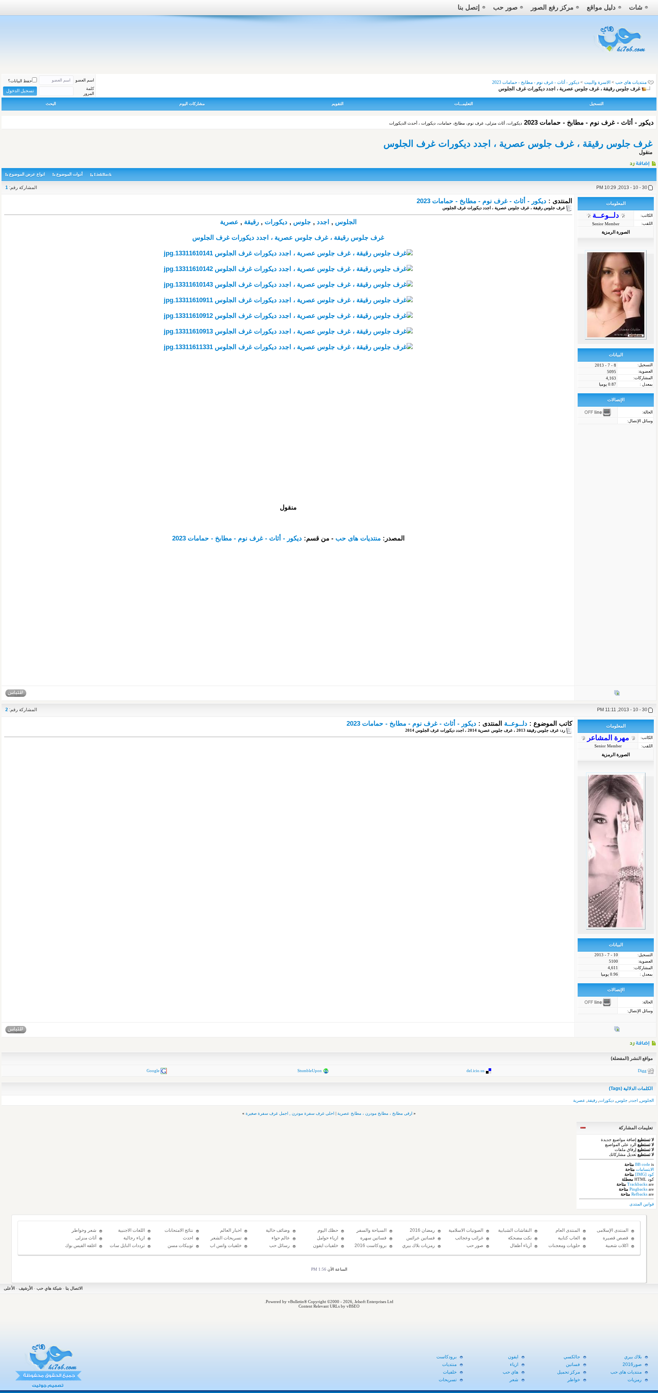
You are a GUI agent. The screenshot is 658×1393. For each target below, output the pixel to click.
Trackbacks (637, 1184)
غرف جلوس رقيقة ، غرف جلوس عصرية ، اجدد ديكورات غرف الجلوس (518, 143)
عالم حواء (281, 1238)
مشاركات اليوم (192, 103)
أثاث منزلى (85, 1238)
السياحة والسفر (371, 1230)
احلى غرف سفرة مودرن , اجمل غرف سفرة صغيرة (290, 1113)
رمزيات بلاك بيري (418, 1245)
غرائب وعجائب (469, 1238)
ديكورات (276, 222)
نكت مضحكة (520, 1238)
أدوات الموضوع (69, 174)
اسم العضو (84, 80)
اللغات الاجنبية (131, 1230)
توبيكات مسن (180, 1245)
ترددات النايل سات (127, 1245)
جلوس (302, 222)
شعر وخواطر (84, 1230)
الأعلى (9, 1288)
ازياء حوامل (327, 1238)
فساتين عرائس (420, 1238)
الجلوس (346, 222)
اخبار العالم (230, 1230)
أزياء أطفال (521, 1245)
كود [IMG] (644, 1174)
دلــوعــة (515, 723)
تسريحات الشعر (226, 1238)
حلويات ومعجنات (564, 1245)
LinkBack (103, 174)
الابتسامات (645, 1169)
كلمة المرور (88, 91)
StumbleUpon (309, 1070)
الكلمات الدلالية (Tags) (631, 1088)
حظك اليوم (328, 1230)
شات (635, 7)
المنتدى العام (568, 1230)
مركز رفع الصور (552, 7)
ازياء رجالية (134, 1238)
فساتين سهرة (373, 1238)
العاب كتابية (569, 1238)
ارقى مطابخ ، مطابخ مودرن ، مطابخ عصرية (374, 1113)
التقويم (337, 103)
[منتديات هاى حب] (620, 54)
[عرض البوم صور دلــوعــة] (617, 694)
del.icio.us (475, 1070)
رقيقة (251, 222)
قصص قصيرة (615, 1238)
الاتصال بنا (74, 1288)
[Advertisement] (288, 450)
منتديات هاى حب (631, 82)
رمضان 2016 (422, 1230)
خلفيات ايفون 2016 (325, 1249)
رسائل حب (279, 1245)
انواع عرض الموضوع (27, 174)
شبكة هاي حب (49, 1288)
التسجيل (596, 103)
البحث (51, 103)
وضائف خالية (278, 1230)
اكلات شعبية (616, 1245)
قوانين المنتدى (641, 1204)
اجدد (323, 222)
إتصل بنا (469, 7)
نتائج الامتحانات (178, 1230)
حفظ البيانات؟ (20, 81)
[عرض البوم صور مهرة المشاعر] (617, 1030)
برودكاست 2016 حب (370, 1249)
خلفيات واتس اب (225, 1245)
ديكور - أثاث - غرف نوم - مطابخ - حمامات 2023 (481, 201)
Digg (642, 1070)
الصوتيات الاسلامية (466, 1230)
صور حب (505, 7)
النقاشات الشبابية (515, 1230)
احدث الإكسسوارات (180, 1241)
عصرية (229, 222)
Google (153, 1070)
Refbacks (639, 1194)
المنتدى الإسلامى (612, 1230)
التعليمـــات (463, 103)
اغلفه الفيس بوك (80, 1245)
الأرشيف (26, 1288)
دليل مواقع (601, 7)
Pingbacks (638, 1189)
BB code (642, 1164)
